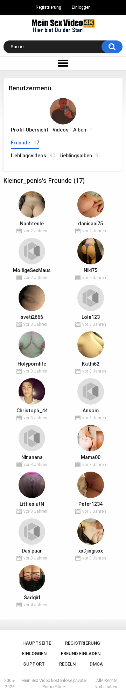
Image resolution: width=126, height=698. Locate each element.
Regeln (67, 664)
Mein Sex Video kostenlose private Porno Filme (53, 683)
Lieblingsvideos (33, 155)
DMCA (96, 664)
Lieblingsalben (80, 155)
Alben (82, 130)
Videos (60, 130)
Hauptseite (36, 643)
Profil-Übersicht (29, 130)
